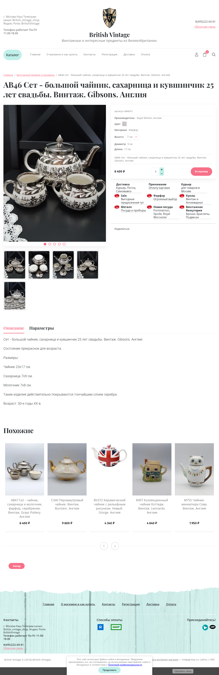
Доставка (129, 54)
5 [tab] (64, 244)
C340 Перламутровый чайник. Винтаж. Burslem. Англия (67, 504)
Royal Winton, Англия (149, 118)
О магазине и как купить (62, 54)
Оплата (145, 54)
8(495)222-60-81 (205, 21)
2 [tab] (50, 244)
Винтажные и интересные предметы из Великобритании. (109, 40)
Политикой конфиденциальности (125, 665)
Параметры (41, 328)
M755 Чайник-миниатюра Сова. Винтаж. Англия (194, 504)
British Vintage (109, 34)
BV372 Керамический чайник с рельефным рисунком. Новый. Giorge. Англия (109, 506)
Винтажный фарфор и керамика (36, 75)
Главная (35, 54)
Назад (16, 566)
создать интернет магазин (162, 659)
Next (115, 546)
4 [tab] (59, 244)
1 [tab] (45, 244)
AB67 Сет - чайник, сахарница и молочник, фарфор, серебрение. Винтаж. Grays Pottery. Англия (24, 508)
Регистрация (109, 54)
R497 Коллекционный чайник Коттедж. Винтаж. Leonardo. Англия (152, 506)
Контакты (90, 54)
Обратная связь (205, 27)
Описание (13, 328)
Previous (104, 546)
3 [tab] (55, 244)
